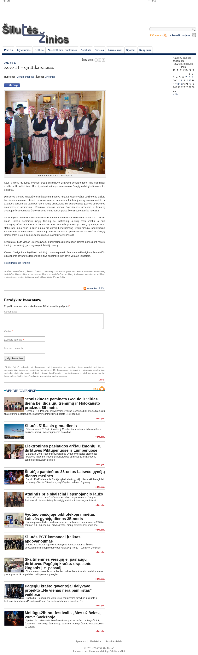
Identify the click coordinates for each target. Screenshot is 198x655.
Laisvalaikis (115, 50)
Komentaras (10, 311)
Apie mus (81, 641)
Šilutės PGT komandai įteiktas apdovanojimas (52, 539)
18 (177, 84)
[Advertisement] (172, 11)
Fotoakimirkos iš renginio (17, 263)
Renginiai (145, 50)
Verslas (99, 50)
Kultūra (39, 50)
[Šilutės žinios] (35, 33)
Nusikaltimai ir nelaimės (62, 50)
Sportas (130, 50)
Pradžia (8, 50)
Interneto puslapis (13, 348)
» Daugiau (100, 419)
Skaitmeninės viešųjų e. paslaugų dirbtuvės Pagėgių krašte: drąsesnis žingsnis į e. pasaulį (58, 563)
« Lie (175, 94)
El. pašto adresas (14, 339)
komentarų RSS (95, 288)
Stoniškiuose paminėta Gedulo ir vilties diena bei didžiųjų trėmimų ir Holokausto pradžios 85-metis (62, 403)
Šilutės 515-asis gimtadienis (51, 426)
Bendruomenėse (25, 77)
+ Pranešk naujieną (180, 35)
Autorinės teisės (114, 641)
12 (180, 80)
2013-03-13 (10, 63)
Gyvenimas (24, 50)
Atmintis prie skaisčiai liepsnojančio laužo (64, 494)
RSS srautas (156, 35)
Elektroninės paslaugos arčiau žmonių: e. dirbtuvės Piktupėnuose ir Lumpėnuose (63, 448)
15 (190, 80)
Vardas (8, 331)
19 (180, 84)
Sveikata (86, 50)
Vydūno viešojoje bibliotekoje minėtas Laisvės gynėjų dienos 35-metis (60, 516)
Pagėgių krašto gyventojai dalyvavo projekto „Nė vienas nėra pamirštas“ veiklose (58, 590)
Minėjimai (49, 77)
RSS (95, 388)
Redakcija (95, 641)
